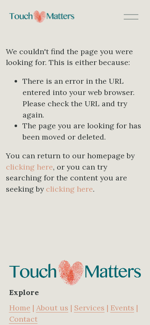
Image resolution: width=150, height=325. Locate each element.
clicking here (29, 167)
